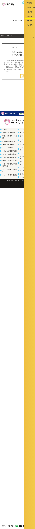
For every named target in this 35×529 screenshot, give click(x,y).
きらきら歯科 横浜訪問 (7, 157)
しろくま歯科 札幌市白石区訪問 (9, 175)
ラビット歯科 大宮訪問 (7, 170)
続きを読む (25, 74)
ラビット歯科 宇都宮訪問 (8, 179)
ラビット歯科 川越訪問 (7, 184)
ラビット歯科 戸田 (6, 152)
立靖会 (3, 130)
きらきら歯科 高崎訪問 (7, 161)
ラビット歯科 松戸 (6, 148)
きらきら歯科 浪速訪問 (7, 166)
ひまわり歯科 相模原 (7, 134)
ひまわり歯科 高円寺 (7, 143)
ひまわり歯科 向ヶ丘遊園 (8, 139)
